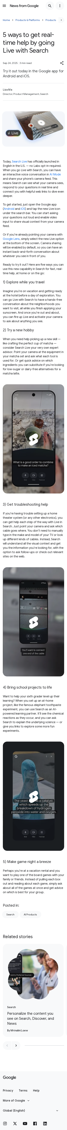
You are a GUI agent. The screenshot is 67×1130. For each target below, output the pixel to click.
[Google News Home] (24, 5)
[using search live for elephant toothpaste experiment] (33, 796)
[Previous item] (7, 1045)
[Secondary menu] (60, 5)
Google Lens (11, 239)
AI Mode (55, 174)
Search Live (19, 161)
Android (9, 209)
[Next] (61, 20)
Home (6, 20)
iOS (23, 209)
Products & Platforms (28, 20)
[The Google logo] (9, 1078)
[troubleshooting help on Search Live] (33, 621)
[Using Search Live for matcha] (33, 438)
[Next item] (16, 1045)
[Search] (50, 5)
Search (10, 914)
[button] (62, 63)
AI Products (30, 914)
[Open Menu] (4, 5)
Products (51, 20)
